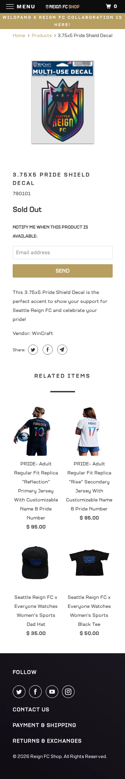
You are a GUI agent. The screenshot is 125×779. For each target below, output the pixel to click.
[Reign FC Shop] (62, 6)
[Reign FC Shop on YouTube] (53, 691)
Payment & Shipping (44, 725)
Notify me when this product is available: (50, 232)
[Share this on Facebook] (47, 350)
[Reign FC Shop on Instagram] (69, 691)
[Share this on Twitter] (32, 350)
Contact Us (31, 709)
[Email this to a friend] (61, 350)
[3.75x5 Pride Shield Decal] (63, 102)
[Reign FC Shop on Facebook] (36, 691)
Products (42, 35)
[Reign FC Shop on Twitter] (20, 691)
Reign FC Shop (46, 756)
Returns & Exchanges (47, 741)
